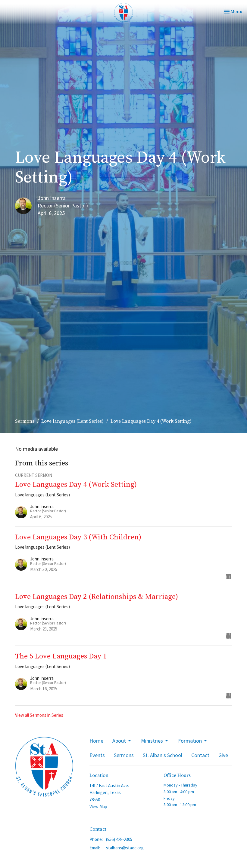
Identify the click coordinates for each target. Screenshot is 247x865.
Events (97, 755)
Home (96, 740)
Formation (190, 740)
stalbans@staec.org (125, 848)
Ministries (152, 740)
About (119, 740)
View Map (98, 806)
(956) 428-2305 (119, 839)
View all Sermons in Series (39, 715)
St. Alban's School (162, 755)
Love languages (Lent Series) (72, 421)
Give (223, 755)
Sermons (24, 421)
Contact (200, 755)
